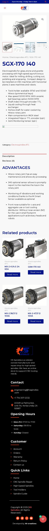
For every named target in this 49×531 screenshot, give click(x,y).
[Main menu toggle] (4, 8)
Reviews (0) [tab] (8, 161)
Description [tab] (8, 156)
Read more (12, 274)
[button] (46, 2)
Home (5, 57)
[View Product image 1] (7, 47)
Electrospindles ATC (19, 57)
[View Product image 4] (42, 44)
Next (46, 47)
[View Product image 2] (19, 47)
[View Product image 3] (30, 47)
